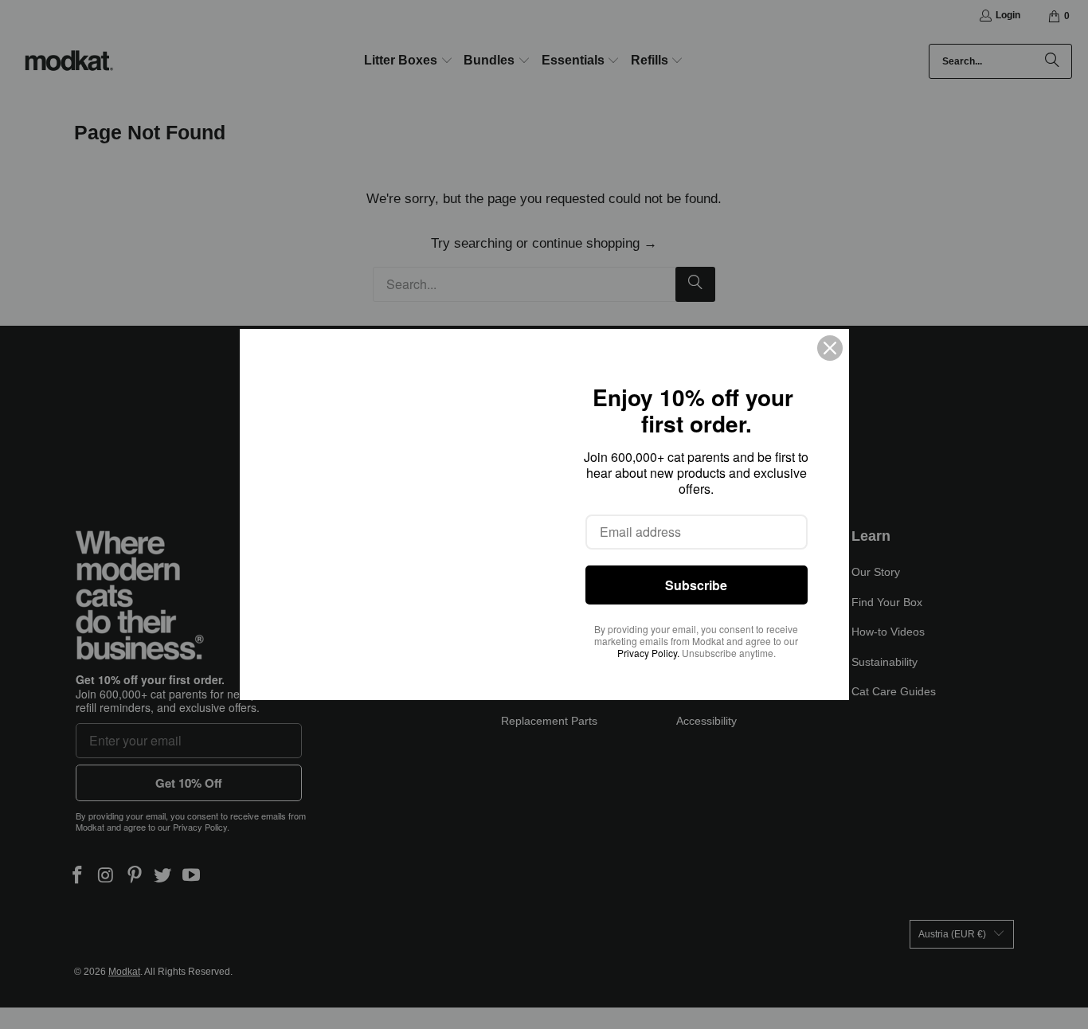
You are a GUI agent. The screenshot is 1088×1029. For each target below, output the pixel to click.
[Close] (830, 348)
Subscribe (696, 585)
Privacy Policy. (648, 652)
